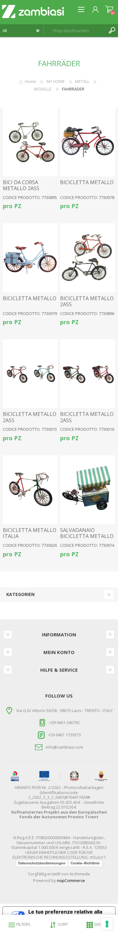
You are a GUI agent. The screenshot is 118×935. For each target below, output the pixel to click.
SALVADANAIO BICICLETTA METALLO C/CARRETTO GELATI (87, 536)
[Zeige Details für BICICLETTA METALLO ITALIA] (30, 489)
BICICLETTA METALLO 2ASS (87, 301)
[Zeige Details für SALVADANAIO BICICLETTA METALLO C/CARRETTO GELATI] (87, 489)
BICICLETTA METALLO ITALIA (29, 533)
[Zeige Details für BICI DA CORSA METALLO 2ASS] (30, 142)
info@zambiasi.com (64, 747)
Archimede (80, 874)
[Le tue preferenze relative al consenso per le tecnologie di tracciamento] (107, 924)
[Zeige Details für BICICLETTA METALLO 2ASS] (87, 257)
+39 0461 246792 (64, 722)
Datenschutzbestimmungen (41, 863)
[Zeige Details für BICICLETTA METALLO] (87, 142)
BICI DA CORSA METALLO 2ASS (21, 185)
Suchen (111, 30)
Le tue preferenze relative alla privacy (65, 914)
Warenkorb (109, 9)
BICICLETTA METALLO (87, 182)
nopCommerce (71, 880)
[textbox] (74, 30)
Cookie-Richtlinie (85, 863)
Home (30, 81)
